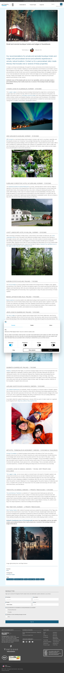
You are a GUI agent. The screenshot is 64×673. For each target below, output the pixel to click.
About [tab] (50, 325)
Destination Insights (10, 574)
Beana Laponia (10, 300)
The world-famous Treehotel (13, 493)
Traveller (10, 612)
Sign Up (32, 621)
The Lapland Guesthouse (12, 389)
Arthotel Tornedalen (11, 453)
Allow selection (32, 350)
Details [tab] (32, 325)
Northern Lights (31, 579)
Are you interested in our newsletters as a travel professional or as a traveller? (21, 607)
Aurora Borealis (10, 579)
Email (35, 602)
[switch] (25, 345)
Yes (9, 616)
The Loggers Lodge (11, 474)
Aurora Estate (12, 284)
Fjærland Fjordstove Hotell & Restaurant (19, 186)
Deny (14, 350)
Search (61, 4)
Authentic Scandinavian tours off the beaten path (19, 520)
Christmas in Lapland (18, 579)
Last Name (36, 597)
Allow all (50, 350)
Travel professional (12, 609)
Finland (25, 579)
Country (7, 602)
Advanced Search (59, 6)
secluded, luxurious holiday (29, 95)
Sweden (42, 579)
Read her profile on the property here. (27, 400)
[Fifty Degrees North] (6, 4)
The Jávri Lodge (10, 315)
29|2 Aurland (9, 139)
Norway (37, 579)
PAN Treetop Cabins (11, 510)
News (7, 570)
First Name (8, 597)
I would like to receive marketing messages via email (16, 614)
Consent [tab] (13, 325)
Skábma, (8, 370)
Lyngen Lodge (12, 92)
